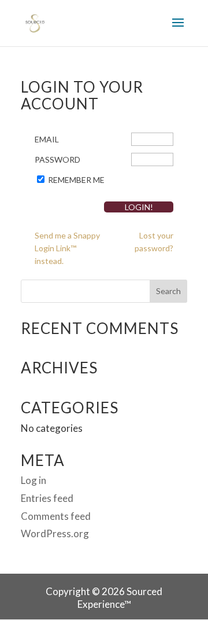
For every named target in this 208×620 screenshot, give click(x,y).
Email (47, 139)
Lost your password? (154, 241)
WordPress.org (55, 533)
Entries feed (47, 498)
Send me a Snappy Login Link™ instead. (67, 248)
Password (57, 159)
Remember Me (76, 180)
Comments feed (56, 516)
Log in (33, 480)
